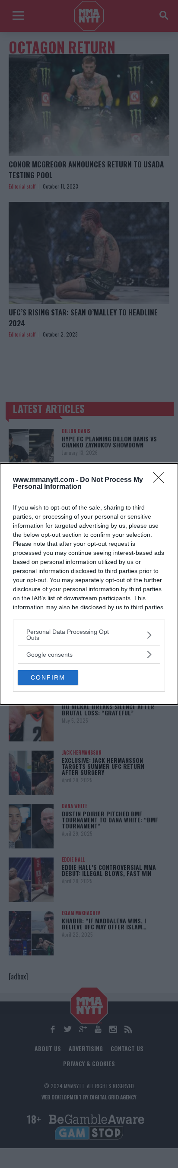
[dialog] (89, 584)
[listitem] (89, 635)
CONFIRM (48, 677)
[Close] (161, 480)
